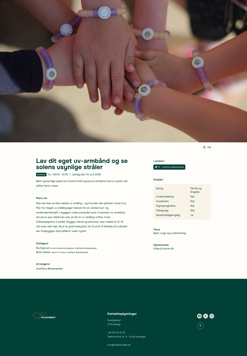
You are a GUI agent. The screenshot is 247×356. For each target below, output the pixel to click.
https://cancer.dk (163, 248)
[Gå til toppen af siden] (200, 326)
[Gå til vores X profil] (205, 316)
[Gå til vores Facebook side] (199, 316)
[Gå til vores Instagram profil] (211, 316)
